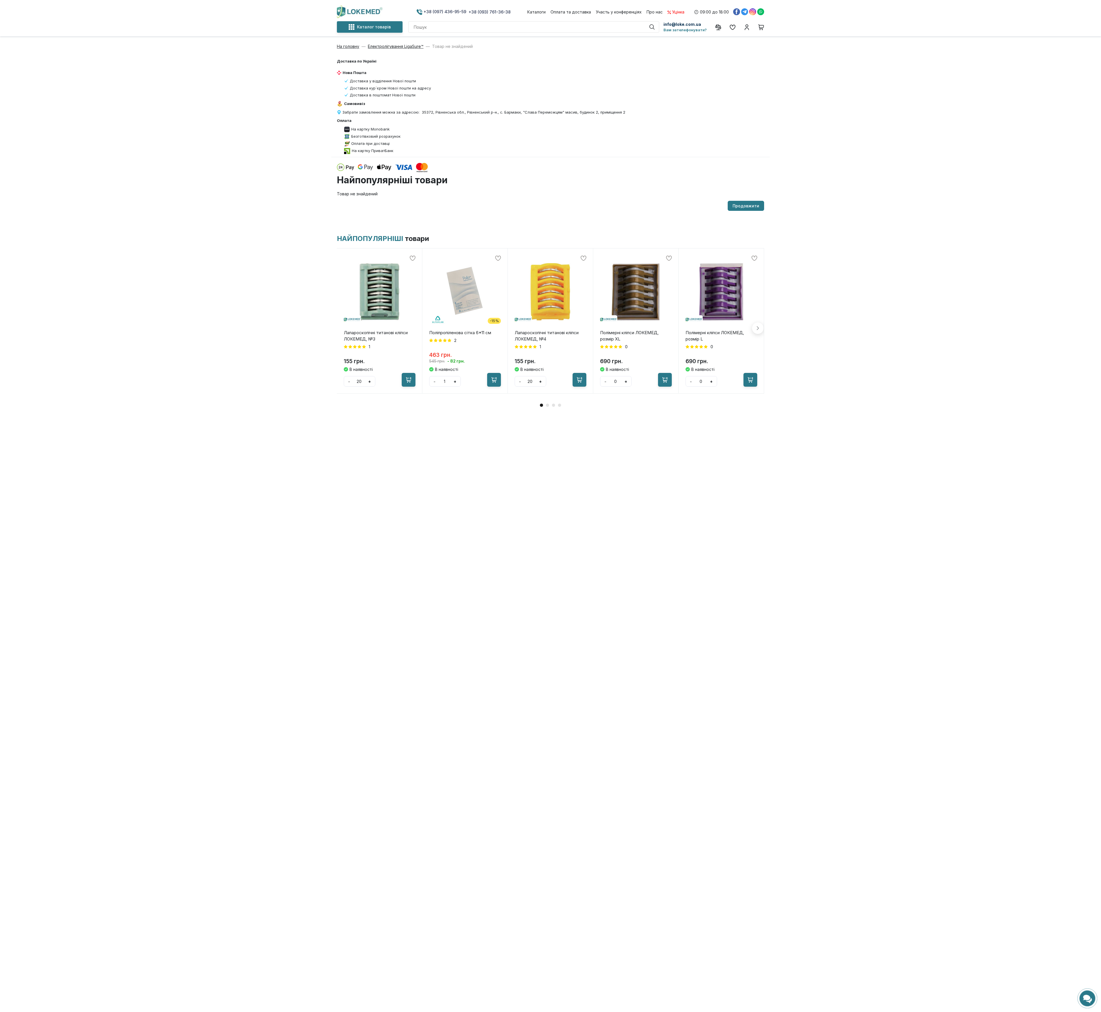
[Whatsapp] (760, 11)
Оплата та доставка (570, 11)
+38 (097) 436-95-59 (444, 11)
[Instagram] (752, 11)
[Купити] (408, 380)
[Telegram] (744, 11)
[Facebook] (736, 11)
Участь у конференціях (619, 11)
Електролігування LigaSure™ (395, 46)
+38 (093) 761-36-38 (489, 11)
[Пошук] (652, 27)
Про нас (655, 11)
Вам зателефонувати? (685, 30)
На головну (348, 46)
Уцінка (678, 11)
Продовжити (746, 205)
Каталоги (536, 11)
